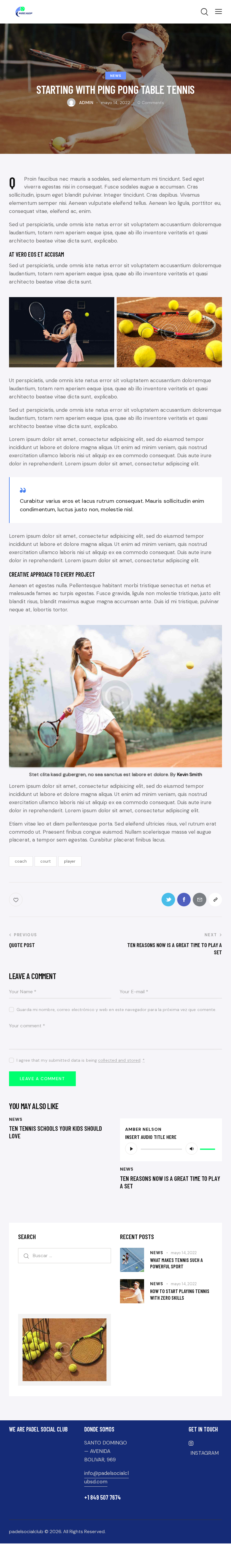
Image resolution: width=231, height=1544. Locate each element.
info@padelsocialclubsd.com (106, 1477)
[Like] (16, 899)
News (115, 75)
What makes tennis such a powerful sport (176, 1263)
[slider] (208, 1148)
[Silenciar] (192, 1149)
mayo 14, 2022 (184, 1252)
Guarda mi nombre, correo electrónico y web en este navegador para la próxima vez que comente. (116, 1009)
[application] (171, 1148)
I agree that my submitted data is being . (81, 1060)
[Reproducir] (131, 1149)
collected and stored (119, 1060)
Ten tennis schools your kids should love (55, 1132)
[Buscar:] (64, 1255)
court (45, 861)
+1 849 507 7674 (102, 1497)
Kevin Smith (189, 774)
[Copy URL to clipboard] (215, 899)
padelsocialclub (26, 1531)
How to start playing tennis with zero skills (179, 1294)
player (70, 861)
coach (21, 861)
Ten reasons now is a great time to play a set (170, 1182)
